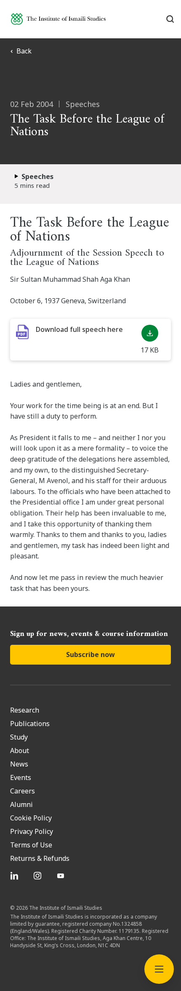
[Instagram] (38, 875)
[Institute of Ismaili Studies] (58, 18)
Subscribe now (90, 654)
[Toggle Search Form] (170, 19)
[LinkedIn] (15, 875)
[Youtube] (61, 875)
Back (24, 51)
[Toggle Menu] (159, 969)
